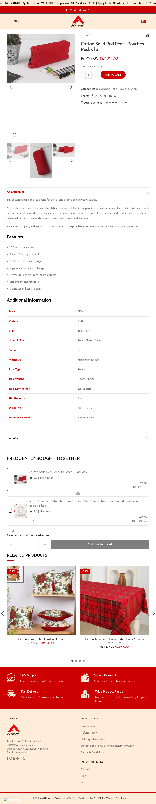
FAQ (83, 782)
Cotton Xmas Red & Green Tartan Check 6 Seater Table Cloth (114, 640)
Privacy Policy (89, 726)
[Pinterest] (115, 95)
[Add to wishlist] (71, 571)
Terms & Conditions (92, 752)
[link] (20, 479)
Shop (133, 88)
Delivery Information (93, 739)
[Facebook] (92, 95)
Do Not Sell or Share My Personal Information (107, 745)
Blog (83, 776)
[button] (11, 544)
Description (15, 192)
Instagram (66, 9)
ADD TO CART (113, 74)
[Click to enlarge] (14, 135)
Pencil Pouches (120, 88)
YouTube (75, 9)
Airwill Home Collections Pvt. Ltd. (58, 798)
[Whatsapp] (101, 95)
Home (84, 35)
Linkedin (84, 9)
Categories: (88, 88)
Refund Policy (89, 732)
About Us (86, 769)
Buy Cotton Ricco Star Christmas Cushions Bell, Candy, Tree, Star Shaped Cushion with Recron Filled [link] (85, 503)
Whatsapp (89, 9)
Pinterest (80, 9)
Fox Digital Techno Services (110, 798)
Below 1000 (103, 88)
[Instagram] (96, 95)
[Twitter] (105, 95)
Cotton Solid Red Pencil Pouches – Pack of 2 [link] (58, 472)
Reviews (12, 437)
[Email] (110, 95)
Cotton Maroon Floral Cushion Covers (41, 639)
